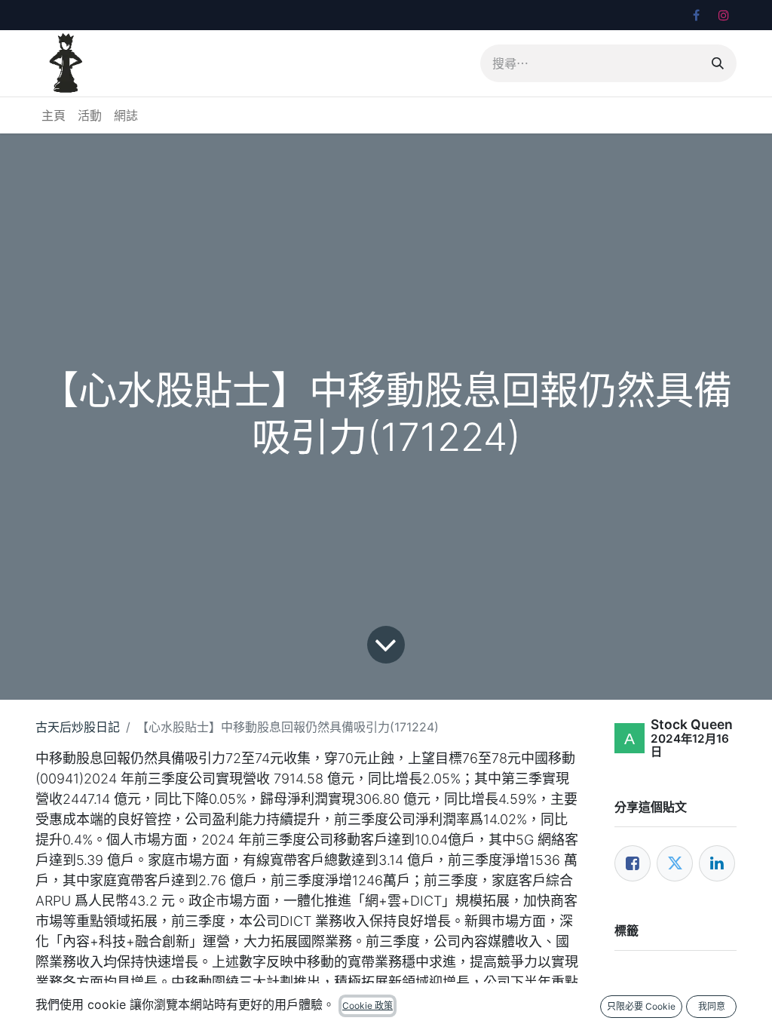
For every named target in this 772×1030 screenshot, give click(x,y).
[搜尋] (718, 63)
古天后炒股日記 (77, 726)
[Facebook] (696, 15)
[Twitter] (675, 863)
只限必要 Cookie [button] (641, 1006)
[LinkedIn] (717, 863)
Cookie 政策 (367, 1005)
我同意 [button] (711, 1006)
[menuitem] (53, 115)
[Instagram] (724, 15)
